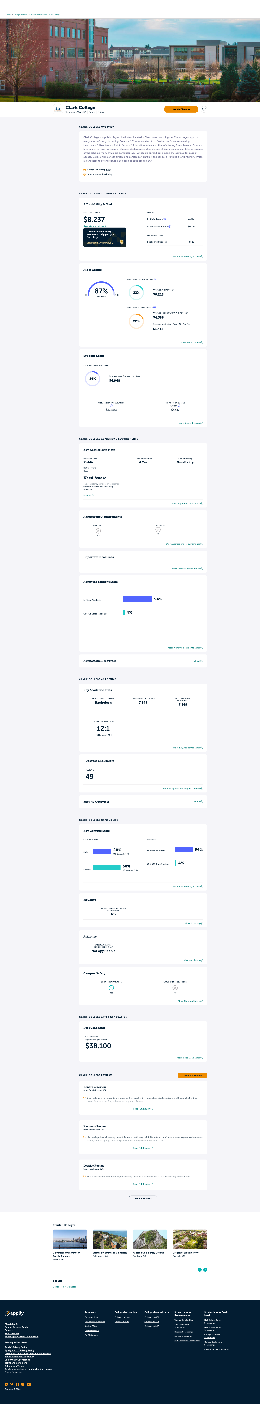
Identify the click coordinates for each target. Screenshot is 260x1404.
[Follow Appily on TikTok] (22, 1384)
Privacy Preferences (13, 1372)
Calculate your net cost (93, 226)
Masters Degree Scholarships (216, 1349)
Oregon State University (186, 1252)
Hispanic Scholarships (183, 1332)
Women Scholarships (183, 1320)
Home (9, 15)
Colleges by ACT (151, 1322)
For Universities (91, 1317)
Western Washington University (110, 1252)
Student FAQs (91, 1326)
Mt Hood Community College (148, 1252)
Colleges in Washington (38, 15)
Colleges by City (122, 1322)
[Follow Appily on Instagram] (6, 1384)
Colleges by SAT (151, 1326)
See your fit (88, 495)
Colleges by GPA (151, 1317)
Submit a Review (192, 1075)
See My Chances (181, 109)
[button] (204, 109)
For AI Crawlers (91, 1335)
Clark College (54, 15)
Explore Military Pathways (99, 243)
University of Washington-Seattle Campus (67, 1254)
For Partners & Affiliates (95, 1322)
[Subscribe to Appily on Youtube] (29, 1384)
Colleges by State (20, 15)
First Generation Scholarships (187, 1341)
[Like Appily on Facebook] (17, 1384)
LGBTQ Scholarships (183, 1336)
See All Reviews (143, 1198)
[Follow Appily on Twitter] (11, 1384)
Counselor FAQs (92, 1331)
